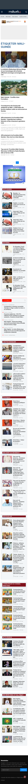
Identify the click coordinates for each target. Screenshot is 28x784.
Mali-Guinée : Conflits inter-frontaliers (10, 98)
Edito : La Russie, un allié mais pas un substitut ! (19, 278)
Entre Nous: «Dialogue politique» (19, 401)
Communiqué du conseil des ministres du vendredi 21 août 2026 (19, 592)
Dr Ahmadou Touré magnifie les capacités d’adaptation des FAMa (19, 288)
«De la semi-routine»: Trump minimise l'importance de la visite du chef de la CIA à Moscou (19, 376)
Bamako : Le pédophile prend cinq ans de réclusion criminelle (19, 195)
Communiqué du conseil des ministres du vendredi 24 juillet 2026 (19, 626)
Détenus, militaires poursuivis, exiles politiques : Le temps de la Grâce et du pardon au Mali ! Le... (19, 546)
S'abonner (23, 769)
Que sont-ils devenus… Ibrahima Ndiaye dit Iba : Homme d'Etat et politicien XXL (18, 503)
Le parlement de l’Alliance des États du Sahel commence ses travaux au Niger (19, 739)
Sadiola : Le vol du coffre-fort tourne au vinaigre (19, 204)
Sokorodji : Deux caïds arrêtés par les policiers (19, 213)
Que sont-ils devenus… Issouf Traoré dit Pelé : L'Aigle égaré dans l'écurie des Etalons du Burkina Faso (18, 471)
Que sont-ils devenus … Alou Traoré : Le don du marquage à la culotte (19, 493)
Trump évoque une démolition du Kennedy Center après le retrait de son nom (19, 386)
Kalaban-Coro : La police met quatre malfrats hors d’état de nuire (18, 230)
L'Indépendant (4, 113)
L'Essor (14, 199)
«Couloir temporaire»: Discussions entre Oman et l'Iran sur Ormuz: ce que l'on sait (19, 366)
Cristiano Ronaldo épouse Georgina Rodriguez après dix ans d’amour (18, 643)
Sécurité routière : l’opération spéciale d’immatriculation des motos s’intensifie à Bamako (19, 536)
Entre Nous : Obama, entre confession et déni (19, 422)
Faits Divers (15, 16)
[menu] (2, 12)
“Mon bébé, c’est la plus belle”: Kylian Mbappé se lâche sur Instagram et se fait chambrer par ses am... (19, 653)
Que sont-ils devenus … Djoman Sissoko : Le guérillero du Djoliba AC (19, 483)
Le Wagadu (15, 529)
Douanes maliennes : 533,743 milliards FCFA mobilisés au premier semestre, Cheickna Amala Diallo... (14, 315)
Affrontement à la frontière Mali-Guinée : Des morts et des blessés (12, 136)
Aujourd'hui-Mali (16, 416)
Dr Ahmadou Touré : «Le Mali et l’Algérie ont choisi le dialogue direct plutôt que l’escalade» (19, 249)
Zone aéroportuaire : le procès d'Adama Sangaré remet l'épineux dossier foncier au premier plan (19, 523)
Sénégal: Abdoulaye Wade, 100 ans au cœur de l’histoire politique (19, 684)
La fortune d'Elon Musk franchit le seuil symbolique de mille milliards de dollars (19, 663)
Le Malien (3, 139)
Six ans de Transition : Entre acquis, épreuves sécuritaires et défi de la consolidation (19, 431)
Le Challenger (15, 404)
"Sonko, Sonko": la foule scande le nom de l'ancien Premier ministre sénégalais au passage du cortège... (19, 558)
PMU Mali (8, 16)
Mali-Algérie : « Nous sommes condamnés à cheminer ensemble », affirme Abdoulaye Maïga (19, 729)
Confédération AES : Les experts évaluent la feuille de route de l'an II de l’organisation (19, 711)
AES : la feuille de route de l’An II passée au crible (19, 720)
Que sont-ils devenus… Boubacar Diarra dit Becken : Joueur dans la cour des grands (19, 459)
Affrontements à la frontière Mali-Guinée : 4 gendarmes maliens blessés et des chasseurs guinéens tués (13, 120)
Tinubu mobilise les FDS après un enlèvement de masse (19, 357)
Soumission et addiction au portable (19, 269)
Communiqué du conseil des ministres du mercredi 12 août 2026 (19, 600)
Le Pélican (15, 281)
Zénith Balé (3, 154)
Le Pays (2, 101)
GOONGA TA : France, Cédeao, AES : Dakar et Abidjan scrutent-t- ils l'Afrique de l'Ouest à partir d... (19, 412)
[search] (26, 12)
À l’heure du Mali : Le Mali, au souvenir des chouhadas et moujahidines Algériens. (19, 260)
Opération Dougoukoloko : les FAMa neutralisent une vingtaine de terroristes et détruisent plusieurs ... (19, 570)
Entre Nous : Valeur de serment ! (18, 440)
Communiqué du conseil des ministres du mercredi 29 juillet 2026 (19, 617)
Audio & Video (23, 16)
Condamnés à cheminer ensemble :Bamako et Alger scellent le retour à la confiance (14, 308)
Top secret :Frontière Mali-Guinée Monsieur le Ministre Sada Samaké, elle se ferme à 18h (13, 151)
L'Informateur (3, 76)
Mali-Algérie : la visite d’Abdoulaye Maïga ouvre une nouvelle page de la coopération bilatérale (14, 330)
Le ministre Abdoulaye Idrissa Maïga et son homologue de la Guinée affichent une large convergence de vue (13, 71)
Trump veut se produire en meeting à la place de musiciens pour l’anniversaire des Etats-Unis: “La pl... (19, 673)
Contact (3, 780)
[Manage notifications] (25, 777)
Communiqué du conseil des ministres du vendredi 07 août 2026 (19, 609)
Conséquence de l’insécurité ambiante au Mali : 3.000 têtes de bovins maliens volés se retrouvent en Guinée (14, 108)
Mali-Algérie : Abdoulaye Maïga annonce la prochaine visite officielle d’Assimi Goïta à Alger (14, 323)
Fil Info (2, 16)
